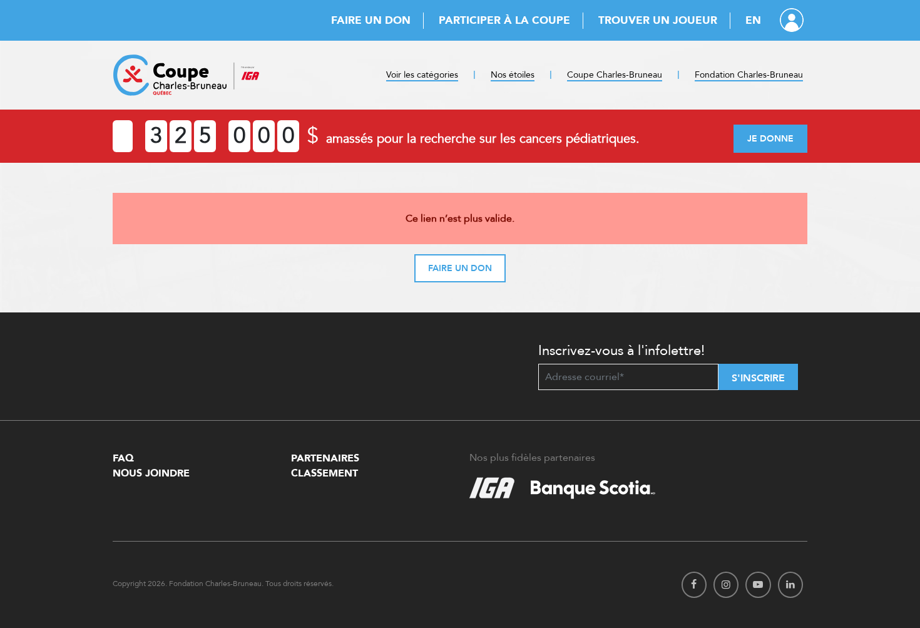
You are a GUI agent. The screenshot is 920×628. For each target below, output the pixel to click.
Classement (324, 473)
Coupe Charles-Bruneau (614, 75)
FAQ (123, 458)
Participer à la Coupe (504, 20)
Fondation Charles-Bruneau (749, 75)
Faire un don (371, 20)
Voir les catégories (422, 75)
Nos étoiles (512, 75)
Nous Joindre (151, 473)
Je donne (770, 139)
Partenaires (325, 458)
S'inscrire (758, 378)
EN (753, 20)
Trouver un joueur (657, 20)
